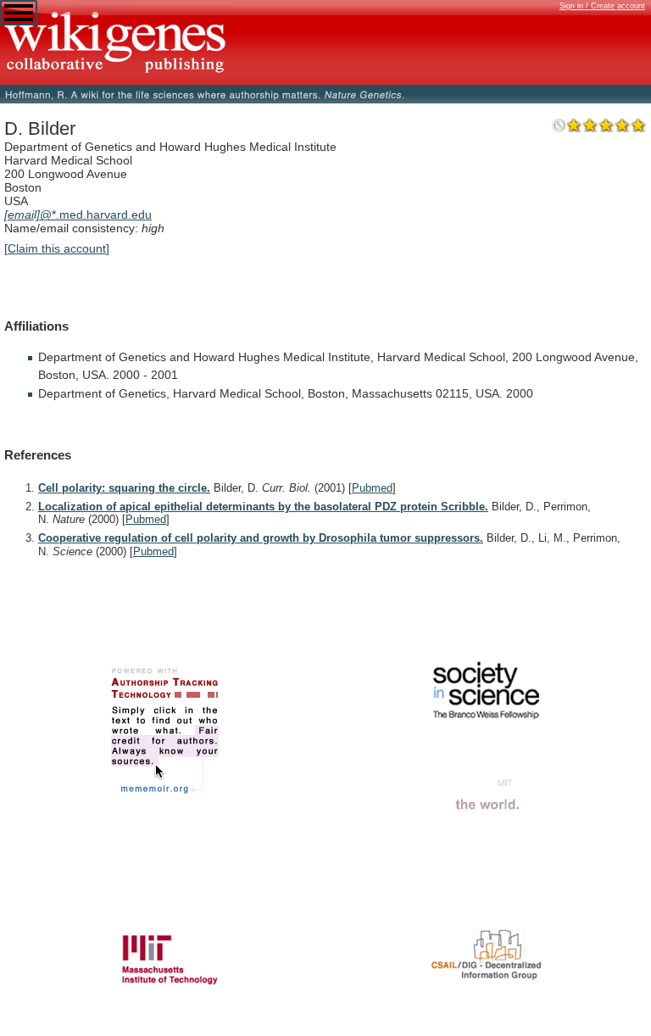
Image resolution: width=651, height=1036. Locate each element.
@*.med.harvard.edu (78, 214)
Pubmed (372, 488)
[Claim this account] (56, 248)
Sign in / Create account (602, 6)
